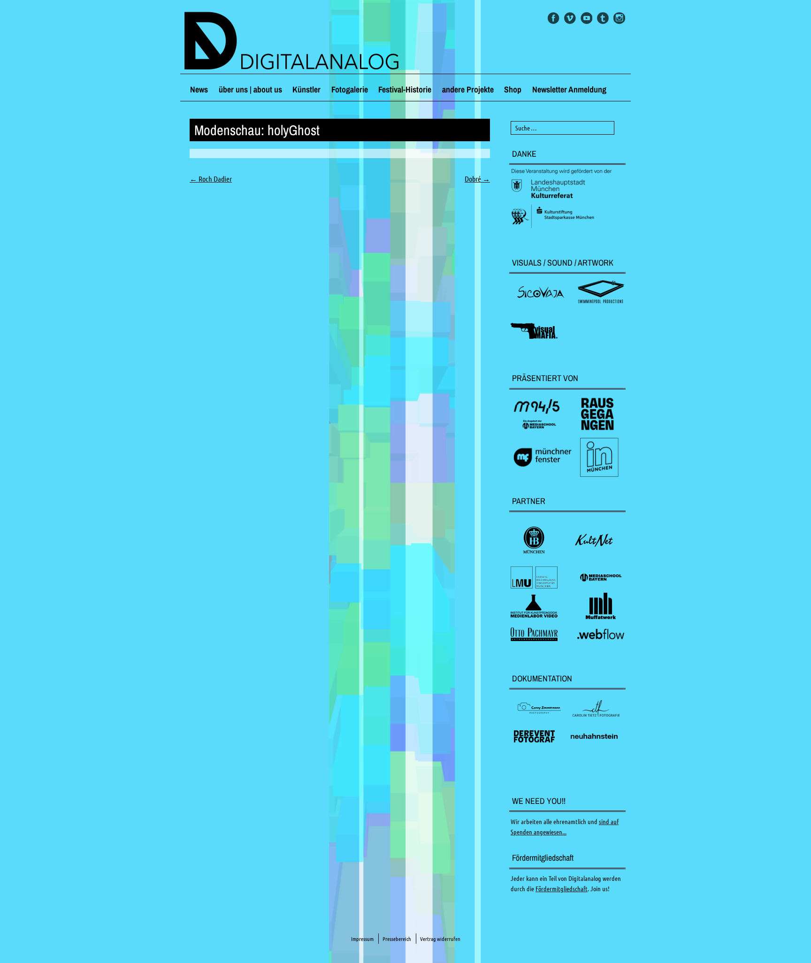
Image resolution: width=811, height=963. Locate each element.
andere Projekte (468, 89)
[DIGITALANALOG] (405, 41)
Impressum (362, 939)
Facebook (553, 18)
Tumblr (603, 18)
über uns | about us (250, 89)
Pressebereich (397, 939)
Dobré (477, 179)
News (199, 89)
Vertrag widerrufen (440, 939)
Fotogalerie (349, 89)
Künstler (306, 89)
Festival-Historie (404, 89)
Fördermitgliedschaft (562, 889)
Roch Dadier (211, 179)
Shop (512, 89)
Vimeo (570, 18)
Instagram (619, 18)
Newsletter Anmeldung (569, 89)
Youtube (586, 18)
